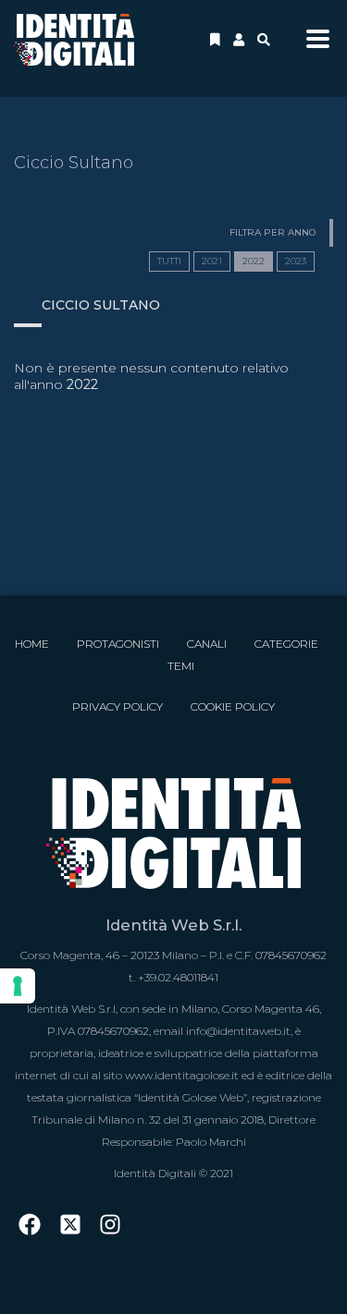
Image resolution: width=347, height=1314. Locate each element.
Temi (180, 666)
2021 (212, 261)
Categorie (286, 644)
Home (32, 644)
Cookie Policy (233, 706)
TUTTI (169, 261)
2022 (253, 261)
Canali (207, 644)
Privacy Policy (117, 706)
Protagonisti (118, 644)
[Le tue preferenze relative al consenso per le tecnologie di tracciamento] (17, 986)
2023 (295, 261)
